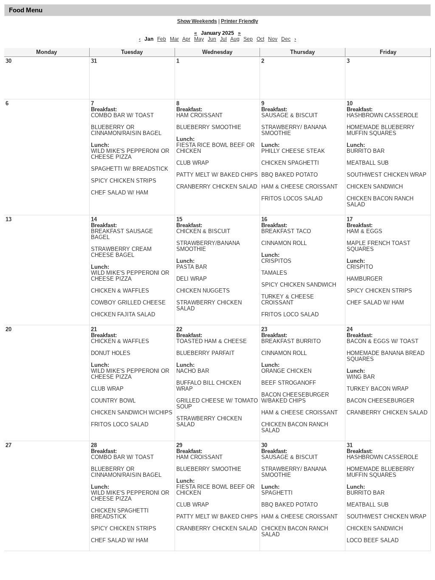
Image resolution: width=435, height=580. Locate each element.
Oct (260, 39)
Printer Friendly (239, 21)
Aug (235, 39)
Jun (212, 39)
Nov (272, 39)
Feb (161, 39)
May (199, 39)
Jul (223, 39)
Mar (174, 39)
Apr (186, 39)
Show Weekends (197, 21)
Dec (286, 39)
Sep (248, 39)
